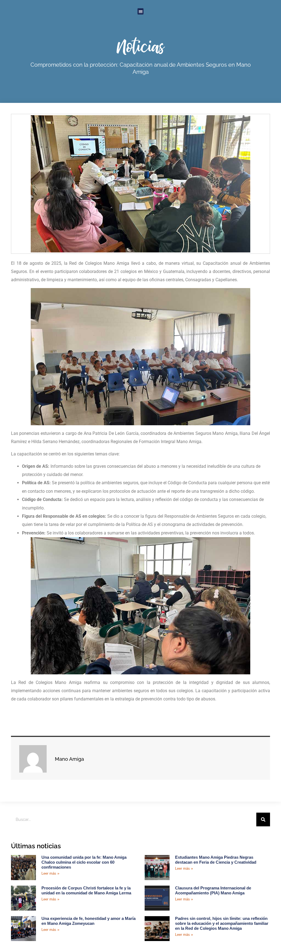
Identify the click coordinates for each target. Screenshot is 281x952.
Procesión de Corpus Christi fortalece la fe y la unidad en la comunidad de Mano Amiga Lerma (86, 890)
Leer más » (50, 873)
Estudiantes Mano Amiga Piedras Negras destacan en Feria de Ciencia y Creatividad (215, 859)
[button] (140, 11)
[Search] (263, 819)
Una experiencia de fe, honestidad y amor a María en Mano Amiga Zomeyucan (88, 921)
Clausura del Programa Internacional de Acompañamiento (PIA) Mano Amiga (213, 890)
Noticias (140, 46)
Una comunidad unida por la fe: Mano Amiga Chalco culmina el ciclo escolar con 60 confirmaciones (84, 862)
